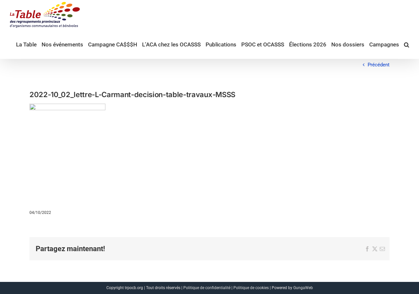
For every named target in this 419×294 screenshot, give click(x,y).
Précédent (379, 65)
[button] (406, 44)
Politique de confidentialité (206, 287)
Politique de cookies (251, 287)
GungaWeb (303, 287)
